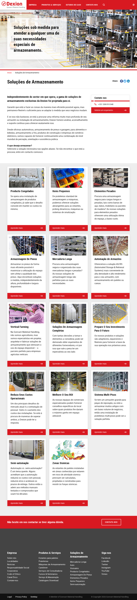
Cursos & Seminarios (48, 574)
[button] (103, 5)
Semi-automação (77, 584)
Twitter (105, 564)
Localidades (12, 561)
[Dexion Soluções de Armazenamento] (13, 4)
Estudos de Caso (73, 5)
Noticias (11, 564)
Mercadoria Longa (78, 561)
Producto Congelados (80, 571)
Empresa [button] (33, 5)
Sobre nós (11, 558)
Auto (72, 565)
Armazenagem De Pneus (81, 574)
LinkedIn (105, 561)
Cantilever (43, 567)
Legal (9, 596)
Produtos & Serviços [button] (51, 5)
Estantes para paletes (48, 558)
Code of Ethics (13, 574)
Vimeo (104, 574)
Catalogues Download (48, 580)
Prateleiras (43, 561)
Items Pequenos (77, 581)
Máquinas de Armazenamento (52, 564)
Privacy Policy (21, 596)
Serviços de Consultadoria (50, 570)
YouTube (105, 570)
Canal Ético (12, 577)
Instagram (106, 567)
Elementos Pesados (79, 577)
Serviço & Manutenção (49, 577)
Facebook (106, 558)
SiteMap (34, 596)
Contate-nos (92, 5)
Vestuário (74, 568)
